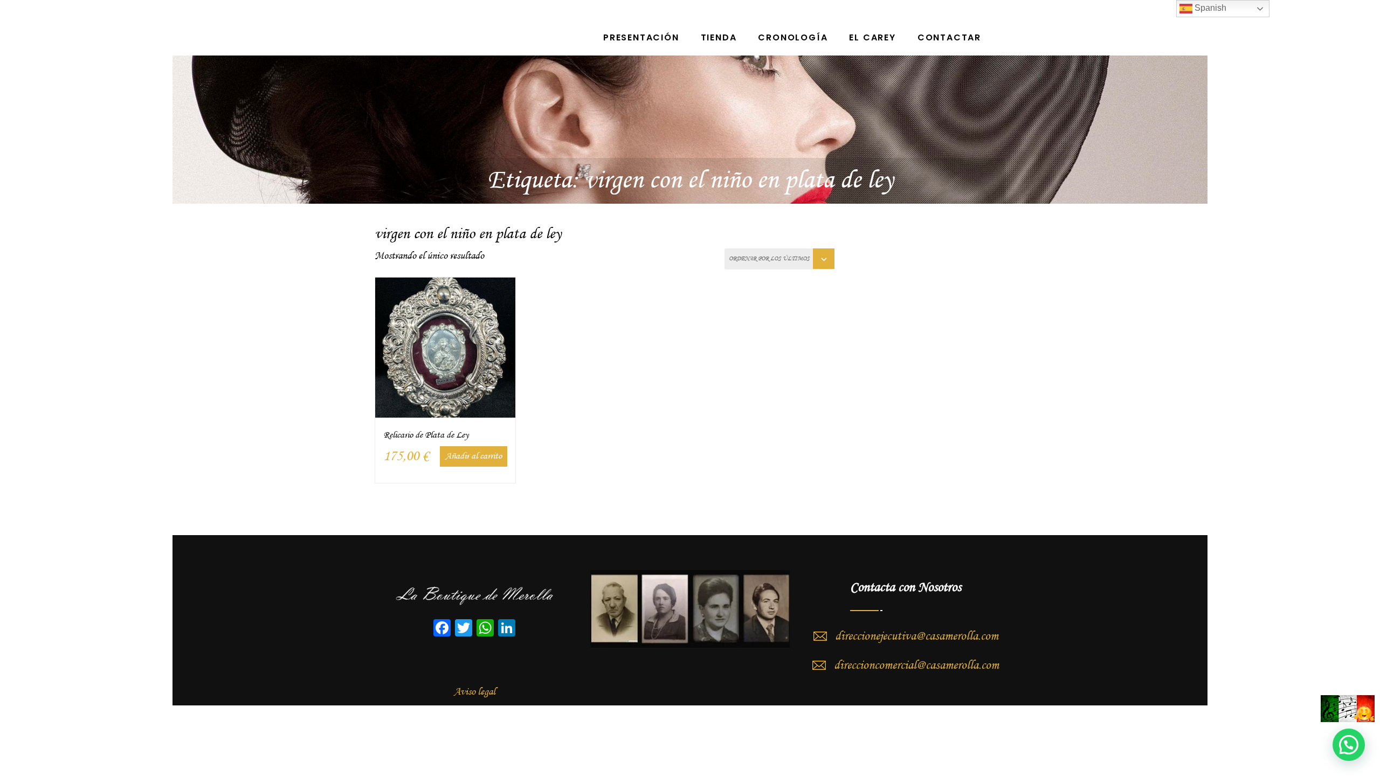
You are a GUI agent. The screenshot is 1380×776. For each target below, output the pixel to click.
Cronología (792, 37)
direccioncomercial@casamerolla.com (916, 666)
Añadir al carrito (473, 456)
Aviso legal (474, 692)
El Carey (872, 37)
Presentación (641, 37)
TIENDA (719, 37)
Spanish (1209, 7)
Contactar (949, 37)
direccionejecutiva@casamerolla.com (916, 636)
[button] (1349, 745)
